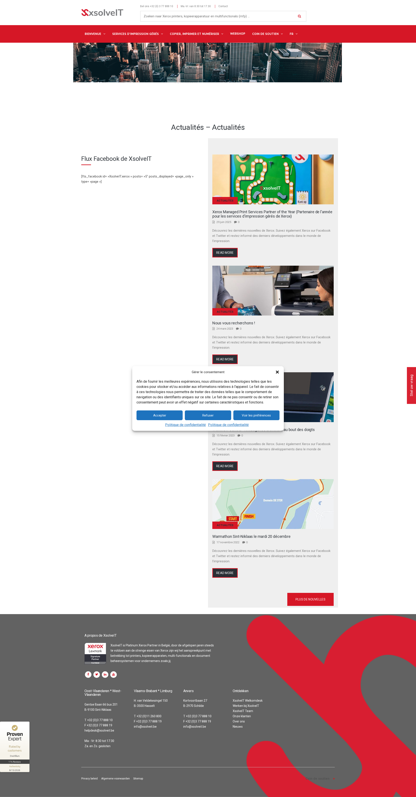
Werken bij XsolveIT (246, 706)
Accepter (159, 415)
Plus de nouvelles (310, 599)
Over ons (239, 721)
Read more (225, 252)
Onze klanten (242, 716)
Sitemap (138, 778)
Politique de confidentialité (185, 425)
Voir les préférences (256, 415)
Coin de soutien (318, 779)
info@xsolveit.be (145, 726)
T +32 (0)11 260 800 (147, 716)
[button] (277, 372)
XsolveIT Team (243, 711)
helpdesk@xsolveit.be (99, 730)
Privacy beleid (89, 778)
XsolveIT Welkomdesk (248, 700)
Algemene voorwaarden (115, 778)
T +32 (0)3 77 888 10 (98, 720)
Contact (223, 6)
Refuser (208, 415)
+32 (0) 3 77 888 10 (161, 6)
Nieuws (238, 726)
